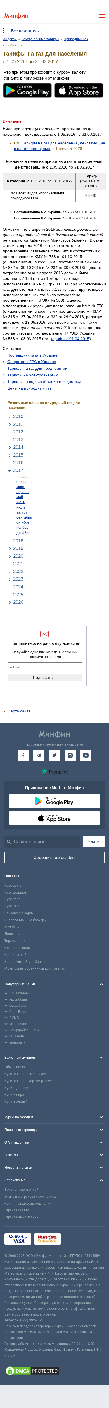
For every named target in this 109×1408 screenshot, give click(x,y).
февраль (24, 481)
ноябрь (22, 527)
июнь (20, 502)
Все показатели (25, 30)
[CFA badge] (76, 1240)
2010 (18, 416)
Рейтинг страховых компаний (27, 1204)
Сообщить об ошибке (55, 857)
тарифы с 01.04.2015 (70, 339)
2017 (18, 470)
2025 (18, 594)
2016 (18, 462)
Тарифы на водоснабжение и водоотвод (44, 381)
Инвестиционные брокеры (25, 920)
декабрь (23, 533)
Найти (93, 841)
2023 (18, 579)
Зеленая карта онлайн (22, 1190)
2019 (18, 548)
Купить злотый (16, 1102)
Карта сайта (19, 711)
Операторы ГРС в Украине (31, 361)
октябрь (23, 522)
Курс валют (13, 885)
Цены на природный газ (29, 388)
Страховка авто (16, 1210)
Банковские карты (19, 913)
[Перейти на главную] (16, 16)
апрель (22, 492)
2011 (18, 424)
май (19, 497)
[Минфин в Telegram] (38, 755)
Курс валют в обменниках (25, 1074)
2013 (18, 439)
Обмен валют (15, 1067)
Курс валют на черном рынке (27, 1081)
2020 (18, 556)
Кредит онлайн (16, 955)
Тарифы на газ (15, 941)
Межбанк (11, 927)
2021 (18, 563)
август (21, 512)
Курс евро (12, 899)
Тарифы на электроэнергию (33, 375)
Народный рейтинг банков (25, 962)
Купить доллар (16, 1088)
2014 (18, 447)
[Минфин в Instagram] (70, 755)
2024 (18, 587)
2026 (18, 602)
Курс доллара (15, 892)
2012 (18, 432)
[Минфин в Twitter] (54, 755)
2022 (18, 571)
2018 (18, 540)
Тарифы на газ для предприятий (37, 368)
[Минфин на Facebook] (23, 755)
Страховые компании (21, 1217)
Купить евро (14, 1095)
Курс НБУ (11, 906)
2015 (18, 455)
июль (20, 507)
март (20, 487)
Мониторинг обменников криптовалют (34, 968)
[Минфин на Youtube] (85, 755)
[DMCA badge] (54, 1371)
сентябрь (24, 517)
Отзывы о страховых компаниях (30, 1197)
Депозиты (12, 934)
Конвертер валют (18, 948)
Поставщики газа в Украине (32, 355)
